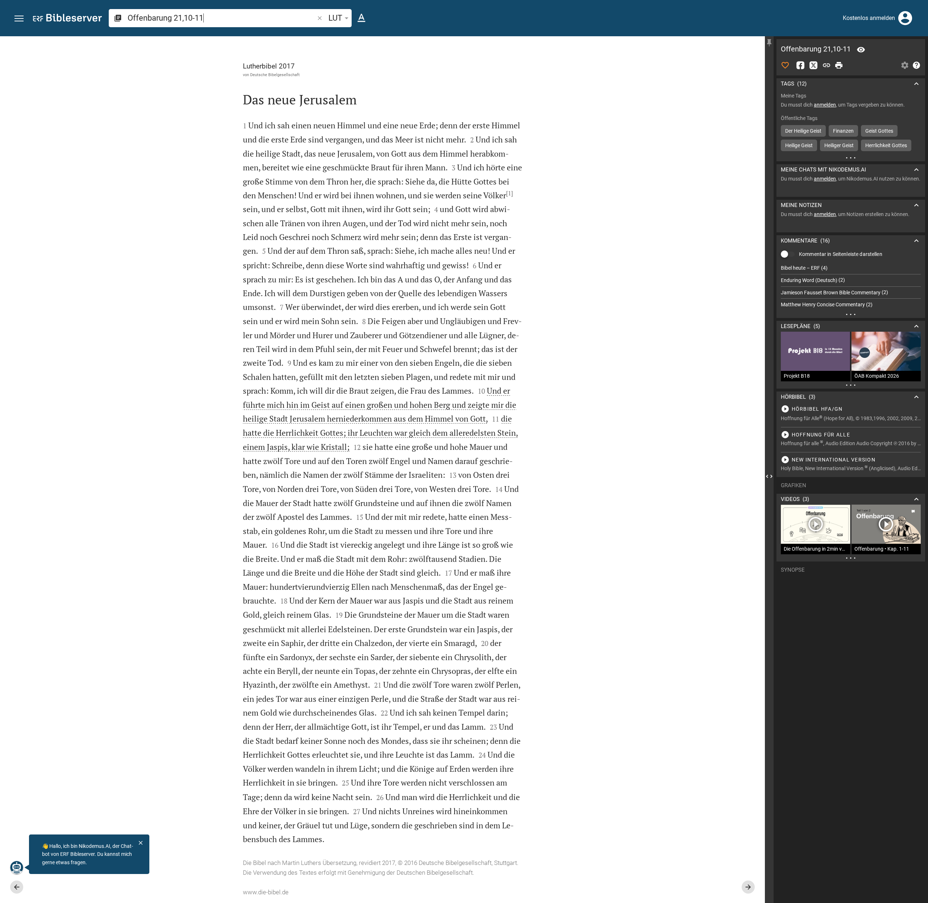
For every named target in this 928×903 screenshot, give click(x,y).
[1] (509, 193)
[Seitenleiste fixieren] (769, 42)
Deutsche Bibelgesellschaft (275, 74)
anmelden (825, 105)
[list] (850, 286)
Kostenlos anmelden (869, 18)
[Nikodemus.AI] (16, 867)
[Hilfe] (916, 65)
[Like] (785, 65)
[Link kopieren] (826, 65)
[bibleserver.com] (67, 19)
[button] (19, 19)
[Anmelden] (905, 18)
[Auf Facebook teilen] (800, 65)
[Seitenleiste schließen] (769, 476)
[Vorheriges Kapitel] (16, 887)
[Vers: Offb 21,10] (861, 49)
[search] (221, 17)
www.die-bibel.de (266, 892)
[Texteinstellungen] (361, 18)
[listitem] (850, 268)
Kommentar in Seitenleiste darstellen (840, 254)
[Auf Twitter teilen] (813, 65)
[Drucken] (839, 65)
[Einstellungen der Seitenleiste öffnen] (905, 65)
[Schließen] (140, 843)
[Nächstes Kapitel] (748, 887)
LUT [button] (335, 17)
